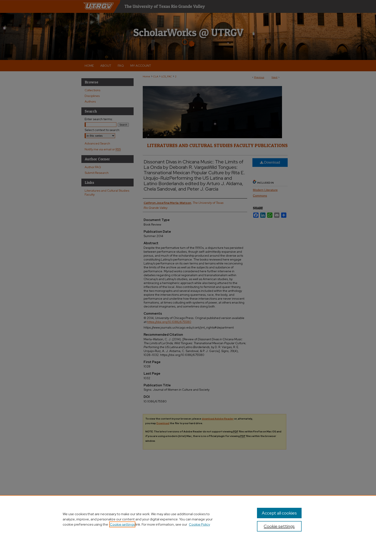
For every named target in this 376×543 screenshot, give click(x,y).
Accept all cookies (279, 513)
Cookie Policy (199, 524)
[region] (188, 519)
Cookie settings (122, 524)
